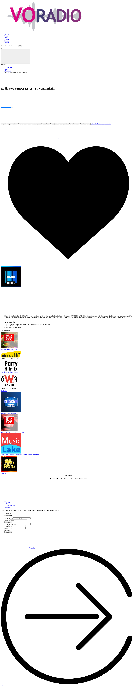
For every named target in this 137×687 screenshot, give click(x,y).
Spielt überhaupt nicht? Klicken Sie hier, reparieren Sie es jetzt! (73, 124)
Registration (8, 532)
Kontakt (6, 504)
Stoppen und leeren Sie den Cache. (44, 124)
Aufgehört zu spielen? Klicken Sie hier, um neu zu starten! (17, 124)
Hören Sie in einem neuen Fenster (101, 124)
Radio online (8, 67)
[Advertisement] (57, 79)
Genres (6, 39)
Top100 (6, 34)
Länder (6, 41)
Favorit (6, 42)
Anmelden (32, 548)
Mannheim (7, 71)
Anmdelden (8, 522)
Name (6, 526)
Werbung (7, 507)
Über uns (7, 502)
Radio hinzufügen (9, 505)
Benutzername (8, 518)
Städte (6, 37)
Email (6, 528)
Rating (6, 36)
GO (20, 46)
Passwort (7, 520)
